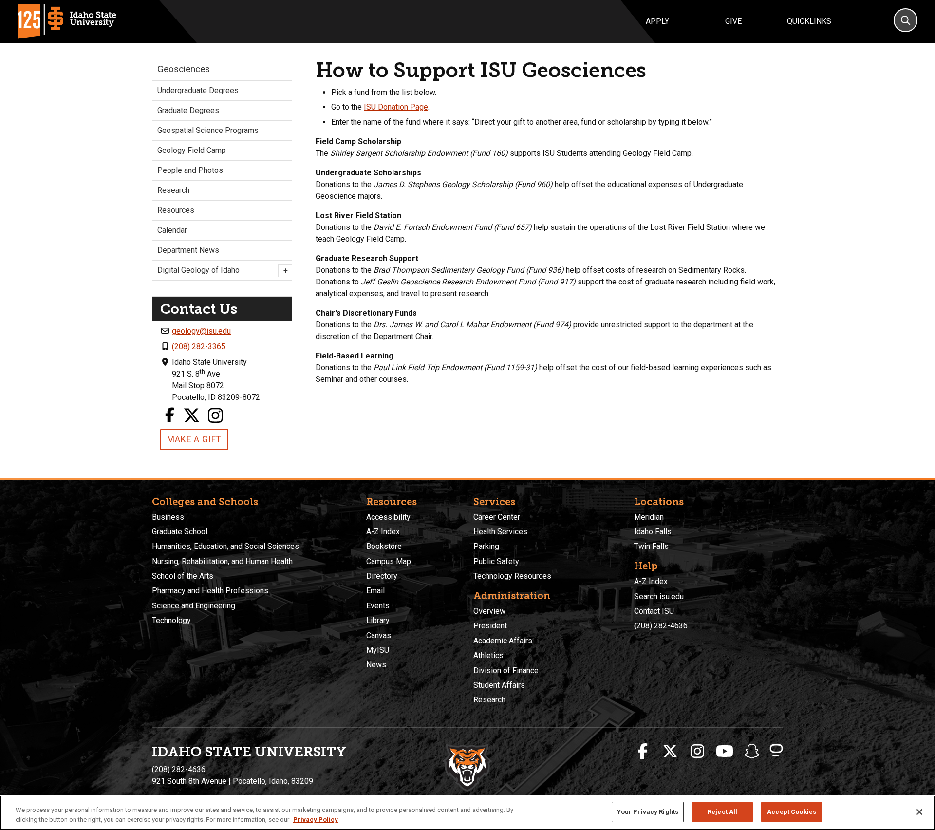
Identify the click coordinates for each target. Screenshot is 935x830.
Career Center (496, 517)
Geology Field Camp (191, 150)
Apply (657, 21)
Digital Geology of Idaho (222, 270)
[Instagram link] (215, 416)
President (490, 625)
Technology (171, 620)
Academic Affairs (502, 640)
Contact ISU (654, 611)
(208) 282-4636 (661, 625)
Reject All (722, 811)
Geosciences (183, 69)
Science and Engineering (193, 605)
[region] (467, 812)
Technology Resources (512, 576)
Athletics (488, 655)
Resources (175, 210)
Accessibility (388, 517)
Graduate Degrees (188, 110)
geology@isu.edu (201, 331)
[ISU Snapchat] (752, 751)
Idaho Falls (653, 531)
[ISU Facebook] (643, 751)
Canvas (378, 635)
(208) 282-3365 (198, 346)
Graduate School (179, 531)
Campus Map (388, 561)
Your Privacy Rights (647, 811)
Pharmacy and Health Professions (210, 590)
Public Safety (496, 561)
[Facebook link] (169, 416)
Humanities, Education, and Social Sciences (225, 546)
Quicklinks (809, 21)
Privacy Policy (315, 819)
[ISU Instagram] (697, 751)
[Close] (919, 812)
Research (173, 190)
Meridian (649, 517)
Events (378, 605)
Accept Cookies (791, 811)
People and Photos (190, 170)
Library (378, 620)
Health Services (500, 531)
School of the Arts (182, 576)
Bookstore (384, 546)
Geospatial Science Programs (208, 130)
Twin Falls (651, 546)
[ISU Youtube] (724, 751)
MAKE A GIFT (194, 439)
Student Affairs (499, 685)
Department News (188, 250)
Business (168, 517)
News (376, 664)
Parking (486, 546)
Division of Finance (506, 670)
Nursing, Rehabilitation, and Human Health (222, 561)
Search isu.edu (659, 596)
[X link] (192, 416)
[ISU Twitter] (670, 751)
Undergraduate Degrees (198, 90)
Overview (489, 611)
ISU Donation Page (396, 107)
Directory (381, 576)
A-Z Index (383, 531)
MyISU (377, 650)
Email (375, 590)
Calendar (172, 230)
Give (733, 21)
